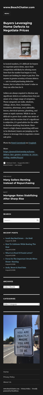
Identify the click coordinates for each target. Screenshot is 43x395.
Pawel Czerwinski (18, 143)
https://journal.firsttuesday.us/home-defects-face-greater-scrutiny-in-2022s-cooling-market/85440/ (20, 154)
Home (6, 372)
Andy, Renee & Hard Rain (15, 268)
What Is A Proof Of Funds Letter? (18, 253)
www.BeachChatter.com (19, 7)
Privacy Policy (9, 377)
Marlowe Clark (11, 163)
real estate (18, 165)
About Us (7, 382)
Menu (6, 13)
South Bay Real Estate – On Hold (18, 238)
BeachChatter (8, 165)
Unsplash (32, 143)
